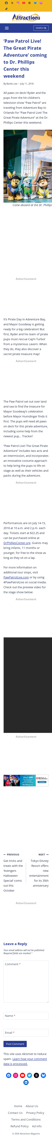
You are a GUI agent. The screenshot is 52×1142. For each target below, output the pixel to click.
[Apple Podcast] (41, 3)
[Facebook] (6, 3)
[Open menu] (6, 28)
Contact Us (15, 1113)
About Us (32, 1106)
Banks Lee (11, 83)
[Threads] (29, 3)
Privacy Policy (35, 1113)
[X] (12, 3)
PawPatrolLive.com (16, 577)
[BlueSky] (35, 3)
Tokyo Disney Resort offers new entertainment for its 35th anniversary (39, 870)
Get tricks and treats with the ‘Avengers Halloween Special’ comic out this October (13, 872)
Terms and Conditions (26, 1119)
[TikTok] (6, 9)
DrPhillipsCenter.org (16, 543)
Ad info (37, 1126)
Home (18, 1106)
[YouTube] (24, 3)
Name (10, 1016)
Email (10, 1033)
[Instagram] (18, 3)
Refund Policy (20, 1126)
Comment (13, 964)
